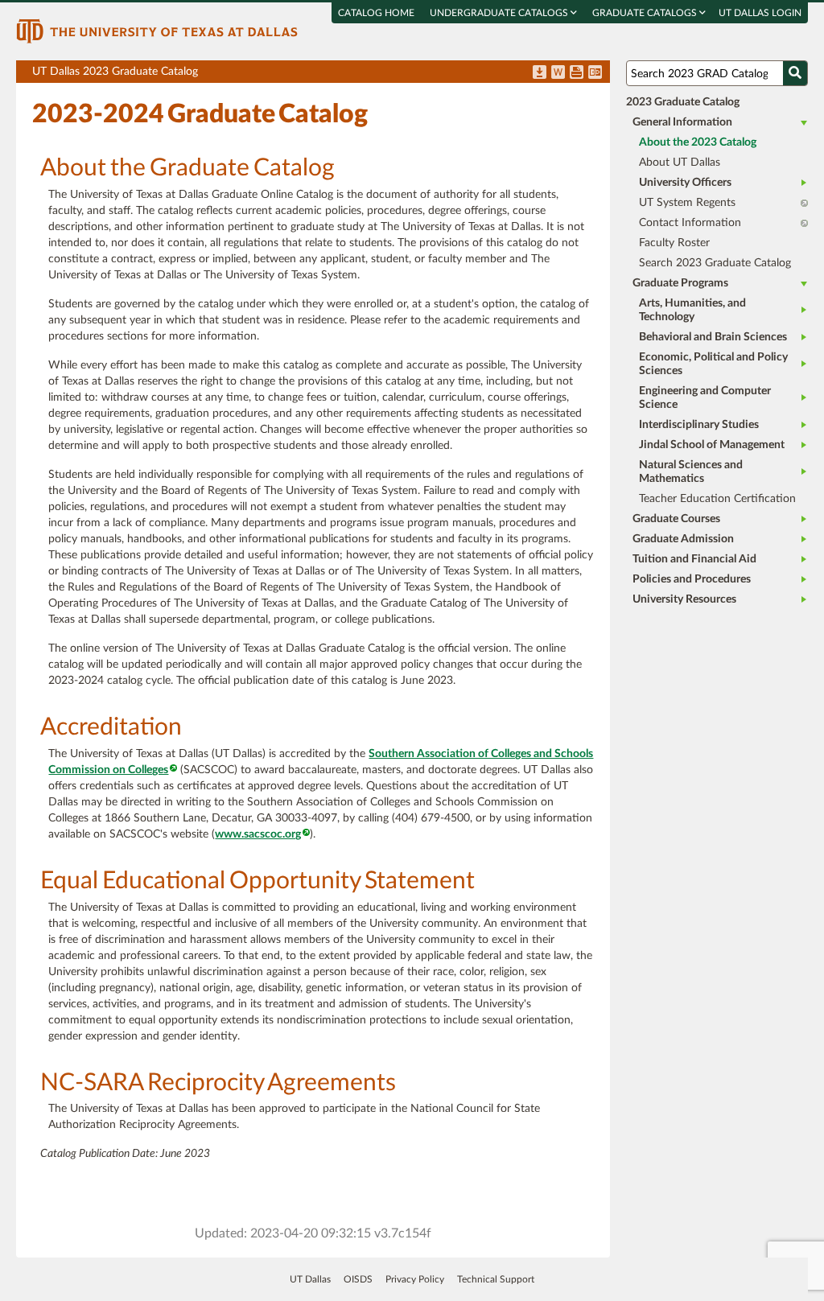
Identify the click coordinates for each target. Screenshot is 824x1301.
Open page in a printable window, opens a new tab (576, 73)
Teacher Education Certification (717, 498)
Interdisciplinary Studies (699, 424)
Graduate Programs (680, 283)
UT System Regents (687, 202)
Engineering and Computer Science (705, 397)
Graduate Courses (676, 519)
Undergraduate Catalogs (500, 13)
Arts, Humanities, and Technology (692, 310)
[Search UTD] (795, 73)
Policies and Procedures (691, 579)
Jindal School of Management (712, 445)
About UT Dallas (679, 162)
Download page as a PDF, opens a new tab (539, 73)
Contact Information (690, 222)
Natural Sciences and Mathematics (691, 471)
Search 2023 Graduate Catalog (715, 263)
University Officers (685, 182)
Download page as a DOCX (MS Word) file (558, 73)
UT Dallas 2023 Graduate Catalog (320, 74)
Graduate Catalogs (645, 13)
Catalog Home (376, 13)
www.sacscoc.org (258, 834)
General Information (682, 122)
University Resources (684, 599)
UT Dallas (310, 1279)
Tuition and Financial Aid (694, 559)
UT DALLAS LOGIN (760, 13)
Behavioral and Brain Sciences (713, 337)
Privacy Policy (414, 1279)
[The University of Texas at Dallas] (157, 30)
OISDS (358, 1279)
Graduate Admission (683, 539)
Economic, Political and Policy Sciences (713, 364)
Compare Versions (595, 73)
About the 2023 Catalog (697, 142)
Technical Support (495, 1279)
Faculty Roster (674, 243)
